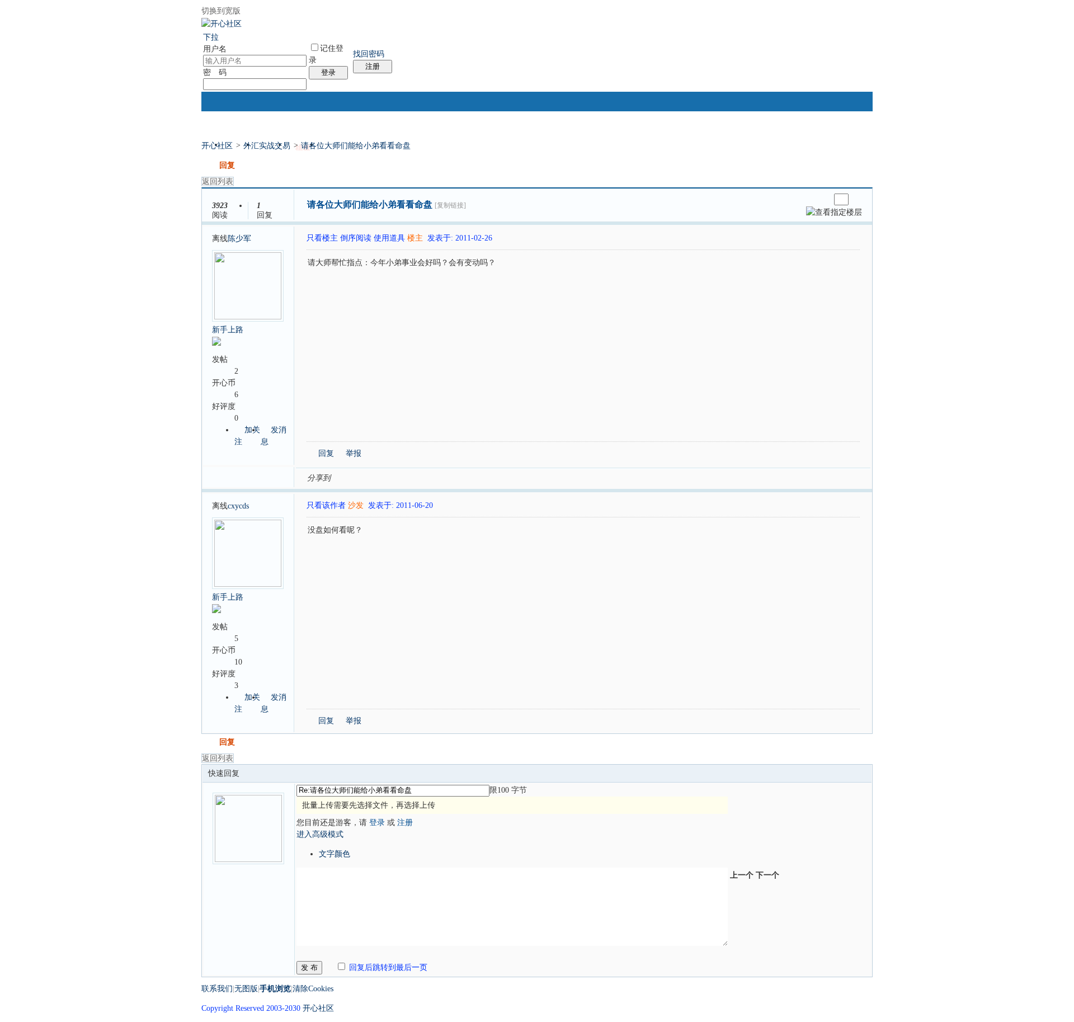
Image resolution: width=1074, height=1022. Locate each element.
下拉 (211, 37)
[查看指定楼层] (834, 212)
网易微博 (443, 477)
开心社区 (217, 146)
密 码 (215, 72)
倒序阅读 (355, 238)
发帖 (209, 165)
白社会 (483, 477)
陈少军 (239, 238)
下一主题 (821, 199)
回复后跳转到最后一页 (387, 967)
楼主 (415, 238)
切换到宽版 (221, 11)
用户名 (215, 49)
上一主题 (810, 199)
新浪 (363, 477)
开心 (403, 477)
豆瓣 (430, 477)
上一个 (741, 875)
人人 (416, 477)
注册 (372, 66)
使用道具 (389, 238)
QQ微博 (376, 477)
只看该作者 (326, 505)
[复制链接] (450, 205)
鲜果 (470, 477)
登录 (328, 72)
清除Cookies (313, 989)
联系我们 (217, 989)
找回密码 (368, 54)
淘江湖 (349, 477)
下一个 (767, 875)
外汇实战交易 (266, 146)
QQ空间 (389, 477)
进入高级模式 (319, 834)
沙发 (356, 505)
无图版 (246, 989)
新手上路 (227, 330)
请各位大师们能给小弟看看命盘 (356, 146)
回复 (227, 165)
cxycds (238, 506)
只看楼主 (322, 238)
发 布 (309, 967)
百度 (457, 477)
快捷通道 (845, 140)
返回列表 (217, 181)
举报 (353, 453)
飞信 (497, 477)
